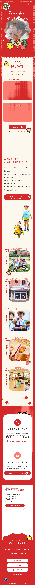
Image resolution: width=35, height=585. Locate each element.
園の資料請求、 (11, 433)
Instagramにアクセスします (17, 131)
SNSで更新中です (17, 74)
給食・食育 (14, 553)
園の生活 (26, 549)
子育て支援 (22, 553)
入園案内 (17, 549)
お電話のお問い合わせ (17, 429)
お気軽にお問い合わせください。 (17, 435)
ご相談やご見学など (22, 433)
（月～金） (24, 437)
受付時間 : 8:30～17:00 (14, 437)
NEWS (17, 66)
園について (8, 549)
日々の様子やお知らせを (17, 71)
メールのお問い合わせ (17, 462)
